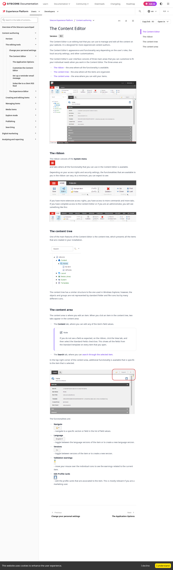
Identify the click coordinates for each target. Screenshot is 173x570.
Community (81, 4)
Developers (49, 11)
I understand (163, 565)
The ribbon (59, 67)
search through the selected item (97, 354)
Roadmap (130, 4)
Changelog (115, 4)
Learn (45, 4)
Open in (161, 21)
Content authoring (83, 20)
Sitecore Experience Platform (61, 20)
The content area (61, 76)
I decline (145, 565)
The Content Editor (151, 31)
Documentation (61, 4)
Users (33, 11)
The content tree (61, 72)
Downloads (100, 4)
